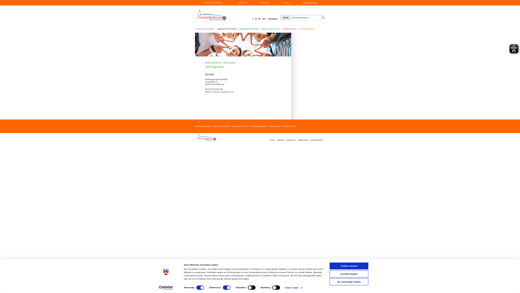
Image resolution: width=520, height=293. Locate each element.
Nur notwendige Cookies (349, 282)
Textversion (272, 19)
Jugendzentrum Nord (227, 29)
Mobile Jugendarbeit (270, 29)
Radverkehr (242, 2)
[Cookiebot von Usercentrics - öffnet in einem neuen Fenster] (166, 288)
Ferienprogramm (306, 29)
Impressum (290, 140)
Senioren (285, 2)
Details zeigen (291, 287)
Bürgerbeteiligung (310, 2)
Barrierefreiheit (317, 140)
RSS (263, 19)
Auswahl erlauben (349, 274)
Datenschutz (303, 140)
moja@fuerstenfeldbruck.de (222, 91)
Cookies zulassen (349, 266)
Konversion (264, 2)
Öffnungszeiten (229, 62)
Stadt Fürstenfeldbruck (213, 2)
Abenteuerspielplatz (205, 29)
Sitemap (280, 140)
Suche (285, 17)
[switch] (227, 287)
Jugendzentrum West (249, 29)
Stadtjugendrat (289, 29)
